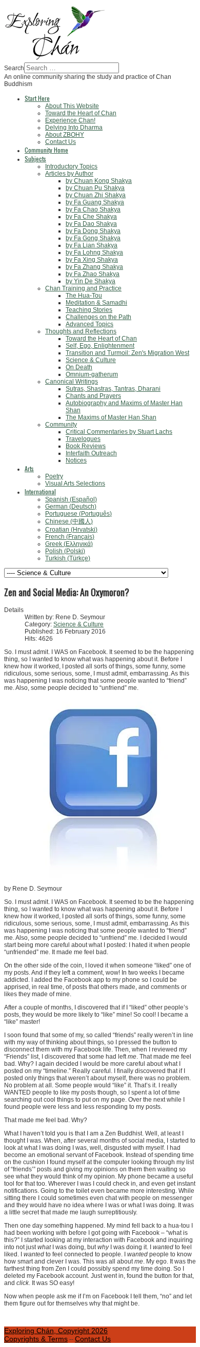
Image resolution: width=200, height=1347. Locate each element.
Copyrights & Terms (36, 1339)
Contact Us (93, 1339)
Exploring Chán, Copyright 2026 (56, 1331)
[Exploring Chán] (55, 58)
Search (14, 68)
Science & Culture (78, 624)
